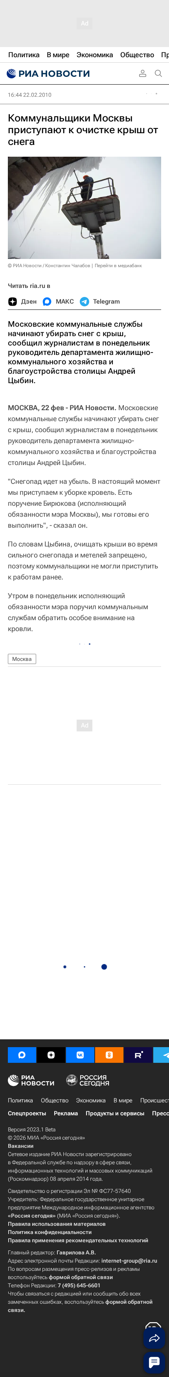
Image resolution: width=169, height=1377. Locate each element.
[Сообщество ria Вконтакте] (80, 1055)
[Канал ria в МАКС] (22, 1055)
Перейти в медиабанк (118, 265)
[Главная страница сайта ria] (47, 74)
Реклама (66, 1113)
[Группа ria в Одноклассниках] (109, 1055)
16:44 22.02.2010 (29, 95)
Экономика (91, 1100)
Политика (20, 1100)
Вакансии (20, 1146)
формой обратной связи (81, 1277)
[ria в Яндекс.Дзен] (51, 1055)
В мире (123, 1100)
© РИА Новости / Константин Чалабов (49, 265)
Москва (22, 659)
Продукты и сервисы (115, 1113)
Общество (54, 1100)
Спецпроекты (27, 1113)
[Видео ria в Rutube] (138, 1055)
